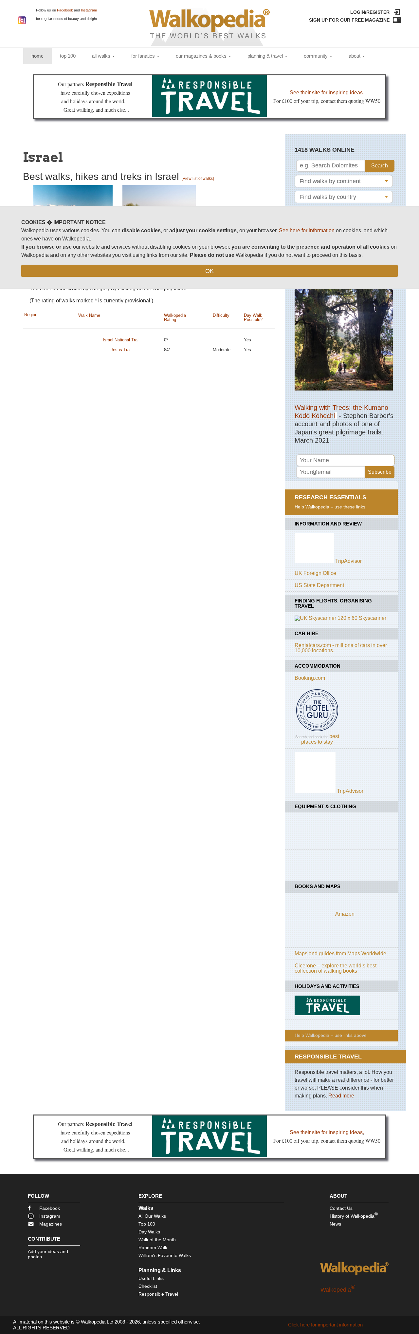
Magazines (50, 1224)
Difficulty (221, 315)
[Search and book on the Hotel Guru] (317, 731)
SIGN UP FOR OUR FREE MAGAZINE (349, 20)
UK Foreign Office (315, 573)
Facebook (65, 10)
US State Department (319, 585)
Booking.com (310, 678)
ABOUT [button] (355, 56)
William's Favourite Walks (164, 1255)
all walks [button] (102, 56)
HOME (41, 56)
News (335, 1224)
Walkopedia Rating (175, 317)
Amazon (345, 914)
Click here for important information (325, 1324)
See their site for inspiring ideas (326, 92)
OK (209, 271)
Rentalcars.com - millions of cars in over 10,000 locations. (341, 647)
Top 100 (146, 1224)
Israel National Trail (121, 339)
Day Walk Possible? (253, 317)
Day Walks (149, 1231)
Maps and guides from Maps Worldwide (340, 953)
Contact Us (341, 1208)
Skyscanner (372, 618)
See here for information (307, 230)
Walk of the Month (157, 1239)
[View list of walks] (198, 178)
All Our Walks (152, 1216)
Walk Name (89, 315)
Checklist (147, 1286)
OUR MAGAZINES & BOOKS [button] (202, 56)
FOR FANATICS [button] (143, 56)
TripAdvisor (348, 561)
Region (30, 315)
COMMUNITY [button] (316, 56)
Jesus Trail (121, 349)
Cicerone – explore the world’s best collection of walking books (335, 968)
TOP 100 (68, 56)
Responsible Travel (158, 1294)
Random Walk (152, 1247)
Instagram (89, 10)
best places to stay (320, 739)
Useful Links (151, 1278)
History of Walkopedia (354, 1215)
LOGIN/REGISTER (370, 12)
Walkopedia (337, 1290)
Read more (341, 1095)
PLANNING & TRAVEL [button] (265, 56)
